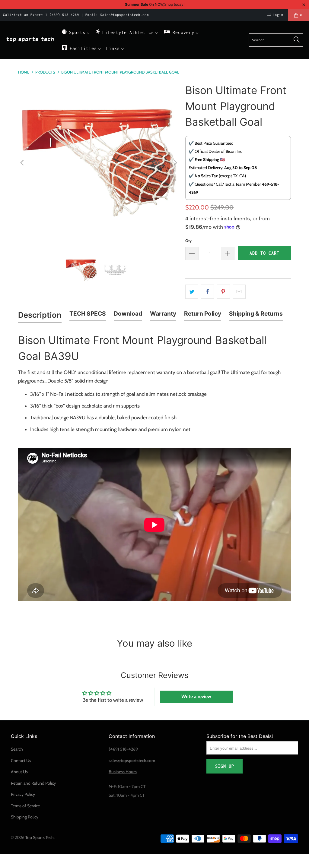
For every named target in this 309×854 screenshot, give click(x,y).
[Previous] (22, 163)
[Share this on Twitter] (191, 292)
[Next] (175, 163)
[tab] (40, 316)
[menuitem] (75, 32)
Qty (188, 240)
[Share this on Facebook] (207, 292)
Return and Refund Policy (33, 783)
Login (278, 15)
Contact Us (21, 760)
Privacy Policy (23, 794)
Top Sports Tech (39, 837)
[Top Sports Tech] (30, 40)
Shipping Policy (24, 817)
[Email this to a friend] (239, 292)
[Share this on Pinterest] (223, 292)
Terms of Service (25, 805)
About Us (19, 771)
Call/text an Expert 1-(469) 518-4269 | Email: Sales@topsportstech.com (76, 15)
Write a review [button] (196, 696)
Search (17, 749)
